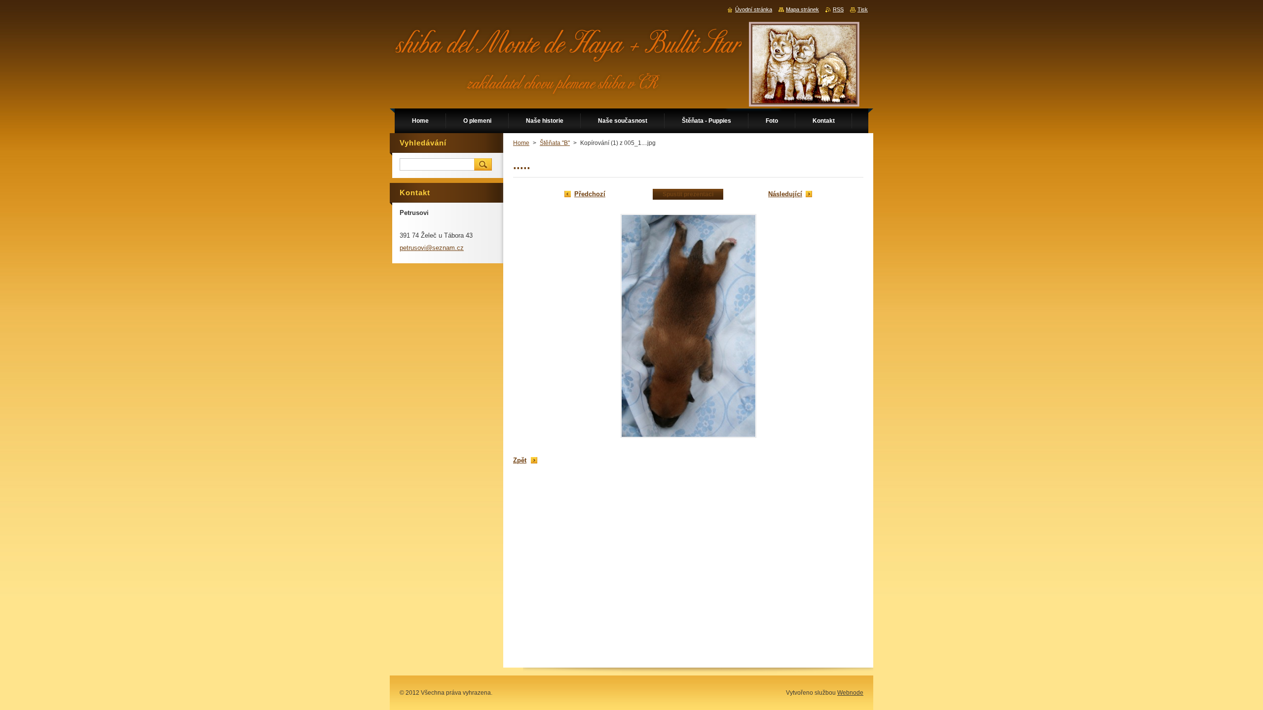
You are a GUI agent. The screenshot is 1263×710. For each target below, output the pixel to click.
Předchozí (589, 194)
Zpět (519, 460)
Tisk (862, 9)
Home (521, 143)
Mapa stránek (802, 9)
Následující (785, 194)
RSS (838, 9)
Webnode (850, 693)
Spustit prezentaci (688, 194)
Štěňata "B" (555, 143)
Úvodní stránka (753, 9)
